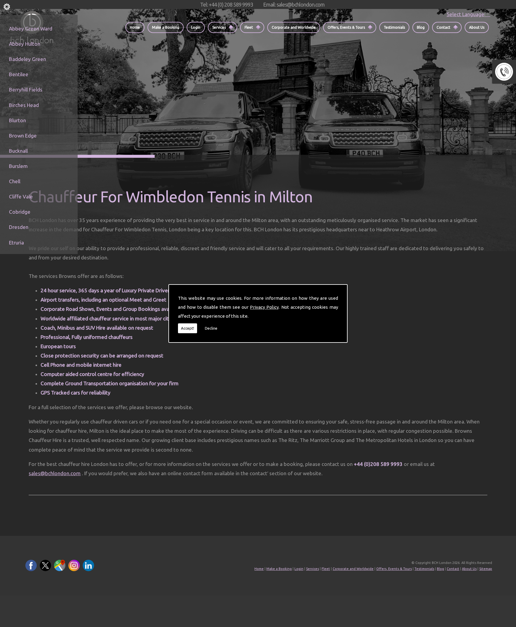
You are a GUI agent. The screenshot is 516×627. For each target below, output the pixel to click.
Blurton (17, 120)
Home (135, 27)
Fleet (249, 27)
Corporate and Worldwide (294, 27)
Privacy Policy (264, 307)
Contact (443, 27)
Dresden (18, 227)
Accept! (187, 328)
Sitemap (485, 569)
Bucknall (18, 151)
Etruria (16, 242)
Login (195, 27)
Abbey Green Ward (30, 28)
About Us (476, 27)
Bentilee (18, 74)
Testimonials (394, 27)
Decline (211, 328)
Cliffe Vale (21, 196)
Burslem (18, 166)
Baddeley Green (27, 59)
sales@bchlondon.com (55, 473)
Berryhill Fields (25, 89)
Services (219, 27)
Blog (421, 27)
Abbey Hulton (24, 44)
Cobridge (19, 212)
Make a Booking (165, 27)
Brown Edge (23, 135)
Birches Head (24, 105)
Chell (14, 181)
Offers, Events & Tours (346, 27)
